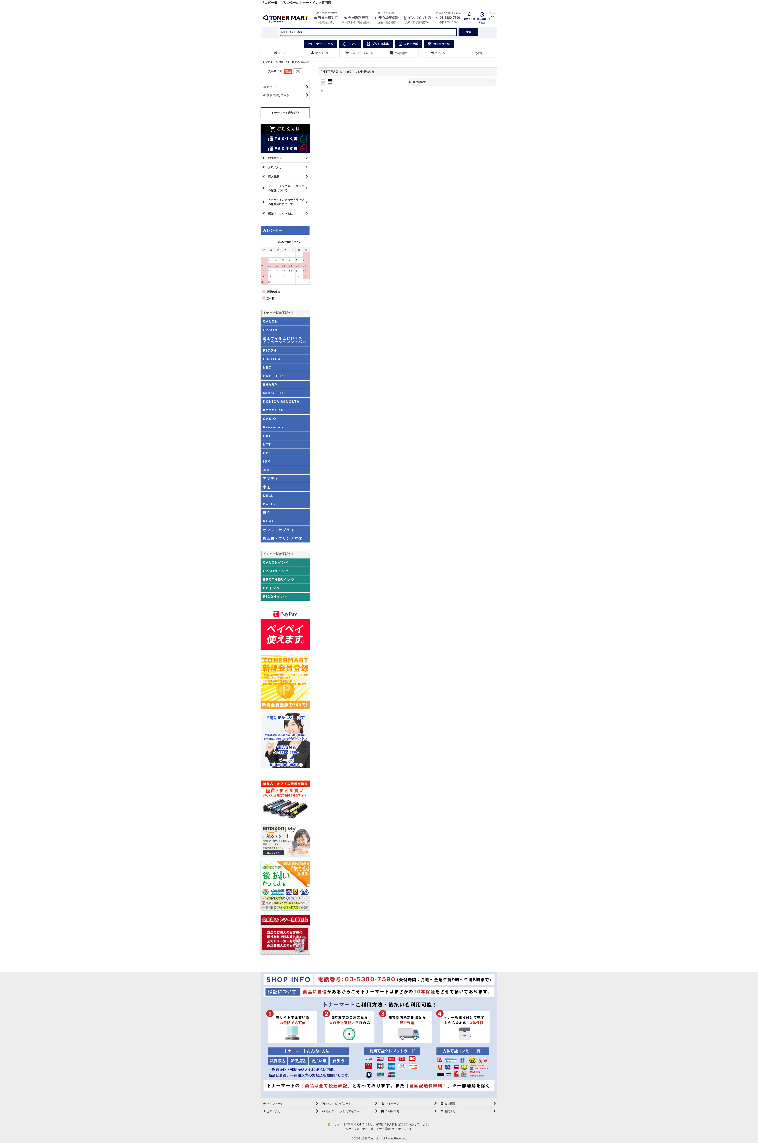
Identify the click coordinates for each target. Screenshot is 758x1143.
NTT (267, 444)
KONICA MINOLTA (281, 402)
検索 (468, 32)
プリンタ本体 (380, 43)
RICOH (270, 350)
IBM (267, 461)
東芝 (267, 487)
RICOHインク (275, 597)
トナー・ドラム (323, 43)
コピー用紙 (411, 43)
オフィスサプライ (279, 530)
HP (266, 453)
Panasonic (273, 427)
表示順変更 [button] (420, 82)
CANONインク (276, 562)
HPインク (271, 588)
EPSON (270, 330)
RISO (268, 521)
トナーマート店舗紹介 (285, 112)
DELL (268, 496)
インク (352, 43)
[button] (477, 53)
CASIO (269, 419)
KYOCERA (273, 410)
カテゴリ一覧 (441, 43)
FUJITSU (272, 359)
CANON (270, 321)
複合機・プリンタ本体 (282, 538)
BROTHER (273, 376)
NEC (267, 367)
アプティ (271, 478)
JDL (267, 470)
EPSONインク (276, 571)
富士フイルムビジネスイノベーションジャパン (284, 340)
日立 (267, 513)
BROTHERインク (279, 579)
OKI (267, 436)
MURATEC (273, 393)
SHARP (270, 385)
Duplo (269, 504)
